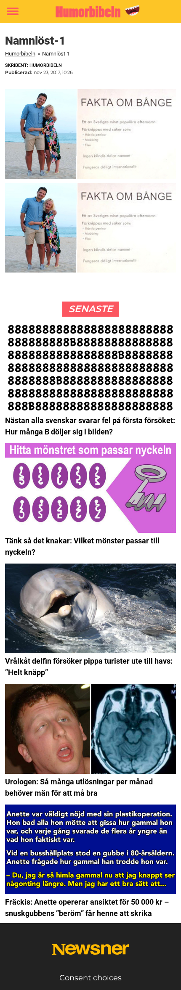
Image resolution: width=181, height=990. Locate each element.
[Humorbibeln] (90, 11)
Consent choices (90, 977)
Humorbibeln (20, 53)
